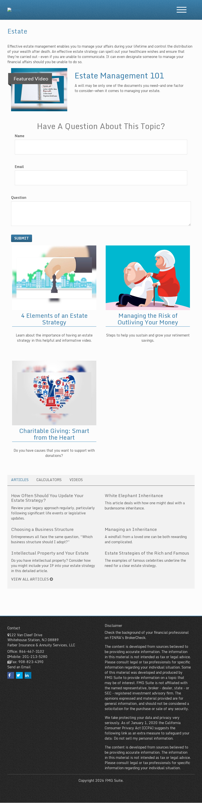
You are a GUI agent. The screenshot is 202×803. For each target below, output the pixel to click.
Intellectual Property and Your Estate (50, 552)
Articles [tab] (20, 480)
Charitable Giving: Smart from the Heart (54, 434)
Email (19, 166)
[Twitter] (19, 675)
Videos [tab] (76, 480)
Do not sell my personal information (143, 738)
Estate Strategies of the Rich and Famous (147, 552)
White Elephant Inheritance (134, 495)
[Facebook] (10, 675)
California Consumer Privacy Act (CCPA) (143, 725)
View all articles (30, 579)
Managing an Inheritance (131, 529)
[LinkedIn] (28, 675)
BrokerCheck (135, 637)
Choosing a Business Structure (42, 529)
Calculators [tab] (49, 480)
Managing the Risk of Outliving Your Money (148, 319)
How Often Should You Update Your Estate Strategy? (47, 498)
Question (18, 197)
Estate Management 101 (119, 75)
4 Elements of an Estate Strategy (54, 319)
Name (19, 135)
